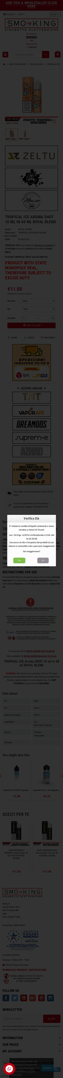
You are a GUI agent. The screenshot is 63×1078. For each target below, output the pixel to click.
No (43, 560)
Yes (19, 560)
